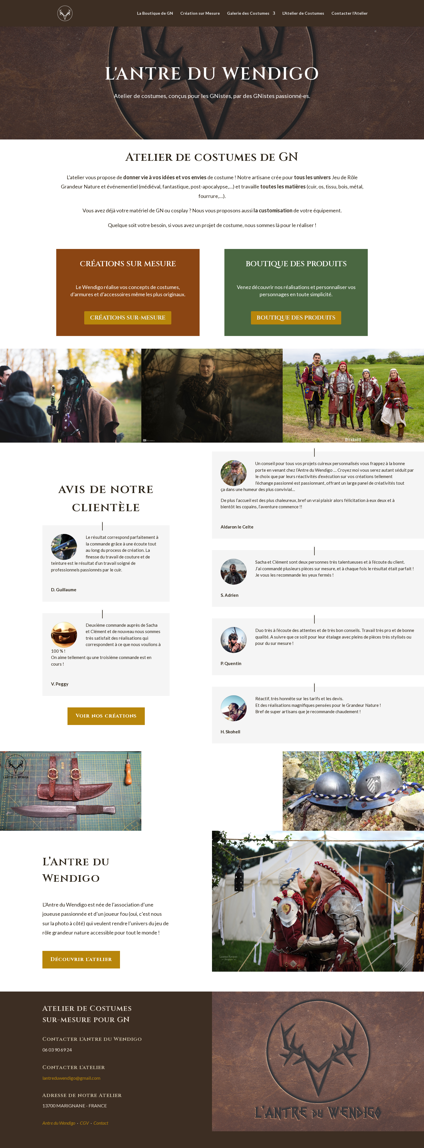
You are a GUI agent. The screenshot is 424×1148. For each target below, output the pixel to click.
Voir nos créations (106, 716)
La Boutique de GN (155, 13)
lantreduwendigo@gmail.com (71, 1078)
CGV (84, 1123)
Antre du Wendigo (58, 1123)
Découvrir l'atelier (81, 959)
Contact (100, 1123)
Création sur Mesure (200, 13)
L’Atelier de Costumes (303, 13)
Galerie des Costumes (248, 13)
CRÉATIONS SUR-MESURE (128, 318)
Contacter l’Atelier (349, 13)
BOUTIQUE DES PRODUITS (296, 318)
